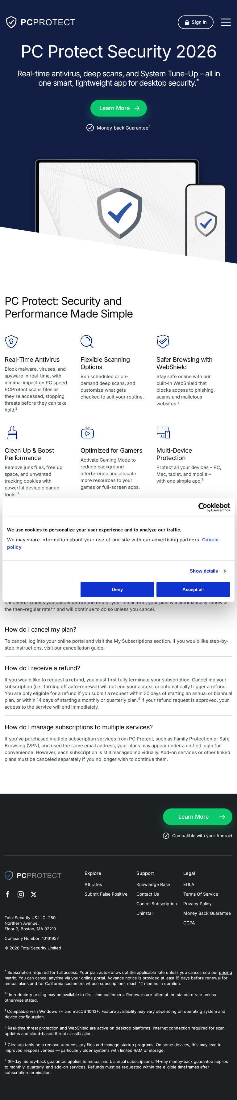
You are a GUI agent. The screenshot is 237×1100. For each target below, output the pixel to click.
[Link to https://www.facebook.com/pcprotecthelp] (8, 895)
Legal (189, 873)
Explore (93, 873)
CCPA (189, 922)
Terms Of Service (200, 894)
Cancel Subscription (156, 903)
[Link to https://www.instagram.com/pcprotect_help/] (21, 895)
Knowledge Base (153, 884)
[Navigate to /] (40, 22)
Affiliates (93, 884)
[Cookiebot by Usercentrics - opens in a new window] (203, 507)
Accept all (193, 589)
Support (145, 873)
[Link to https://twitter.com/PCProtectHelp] (34, 895)
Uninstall (144, 913)
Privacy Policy (197, 903)
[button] (196, 22)
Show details (204, 570)
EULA (188, 884)
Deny (117, 589)
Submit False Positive (106, 894)
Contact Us (147, 894)
